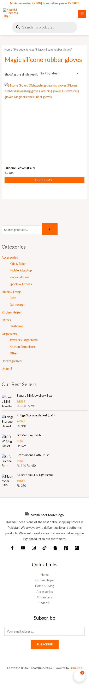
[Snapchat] (55, 548)
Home (8, 49)
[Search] (50, 229)
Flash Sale (16, 326)
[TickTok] (44, 548)
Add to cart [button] (44, 179)
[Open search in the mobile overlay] (44, 27)
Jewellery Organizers (24, 340)
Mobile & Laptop (21, 270)
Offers (6, 320)
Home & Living (11, 291)
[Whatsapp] (77, 548)
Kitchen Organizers (23, 346)
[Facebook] (12, 548)
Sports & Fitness (21, 284)
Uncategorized (12, 361)
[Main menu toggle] (82, 14)
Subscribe (44, 644)
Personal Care (19, 277)
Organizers (9, 334)
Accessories (10, 257)
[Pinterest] (66, 548)
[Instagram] (33, 548)
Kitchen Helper (12, 312)
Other (14, 353)
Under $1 (8, 368)
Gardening (17, 304)
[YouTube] (23, 548)
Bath (13, 298)
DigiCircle (76, 668)
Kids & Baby (17, 263)
